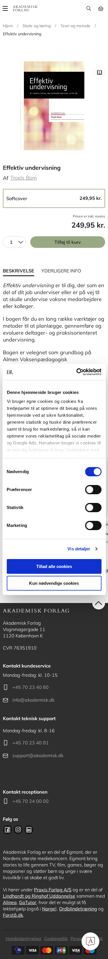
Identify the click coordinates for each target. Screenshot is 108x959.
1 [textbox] (11, 242)
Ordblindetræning (78, 909)
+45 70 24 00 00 (30, 801)
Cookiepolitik (56, 938)
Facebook (7, 829)
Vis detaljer (78, 548)
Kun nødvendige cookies (54, 583)
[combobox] (14, 242)
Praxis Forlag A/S (52, 889)
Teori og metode (75, 25)
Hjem (8, 25)
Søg (89, 8)
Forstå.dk (13, 915)
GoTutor (27, 902)
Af (5, 178)
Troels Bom (23, 177)
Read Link (99, 72)
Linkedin (28, 829)
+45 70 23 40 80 (30, 687)
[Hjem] (25, 8)
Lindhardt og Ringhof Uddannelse (39, 896)
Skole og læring (36, 25)
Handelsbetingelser (23, 938)
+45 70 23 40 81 (30, 743)
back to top (98, 603)
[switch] (93, 489)
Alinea (10, 902)
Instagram (18, 829)
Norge (48, 909)
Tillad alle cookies (54, 566)
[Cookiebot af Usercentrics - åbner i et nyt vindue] (76, 372)
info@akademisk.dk (33, 700)
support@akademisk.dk (37, 755)
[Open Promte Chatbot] (90, 941)
